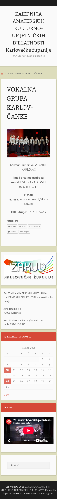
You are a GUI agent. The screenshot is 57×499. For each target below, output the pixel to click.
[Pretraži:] (28, 465)
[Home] (2, 73)
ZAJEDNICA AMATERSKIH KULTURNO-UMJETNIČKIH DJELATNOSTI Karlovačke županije (29, 490)
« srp (6, 395)
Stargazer (48, 493)
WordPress (32, 493)
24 (7, 381)
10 (7, 370)
